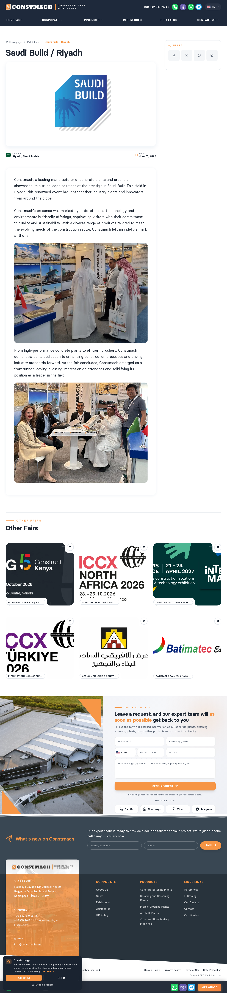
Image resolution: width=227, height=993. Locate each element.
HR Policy (102, 915)
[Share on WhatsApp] (199, 55)
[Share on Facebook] (174, 55)
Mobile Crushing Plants (154, 906)
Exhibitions (33, 42)
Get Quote (209, 987)
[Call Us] (175, 7)
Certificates (103, 908)
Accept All (24, 977)
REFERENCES (132, 20)
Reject (61, 977)
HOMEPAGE (14, 20)
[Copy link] (212, 55)
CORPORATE (50, 20)
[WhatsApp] (191, 7)
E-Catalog (190, 896)
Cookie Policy (152, 970)
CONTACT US (206, 20)
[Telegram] (198, 7)
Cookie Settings (44, 984)
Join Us (210, 845)
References (191, 889)
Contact (189, 908)
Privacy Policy (172, 970)
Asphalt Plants (149, 913)
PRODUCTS (92, 20)
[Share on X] (186, 55)
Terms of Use (192, 970)
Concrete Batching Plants (156, 889)
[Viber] (183, 7)
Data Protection (212, 970)
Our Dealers (191, 902)
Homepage (15, 42)
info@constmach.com (27, 944)
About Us (102, 889)
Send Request (163, 786)
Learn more (47, 971)
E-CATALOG (168, 20)
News (99, 896)
